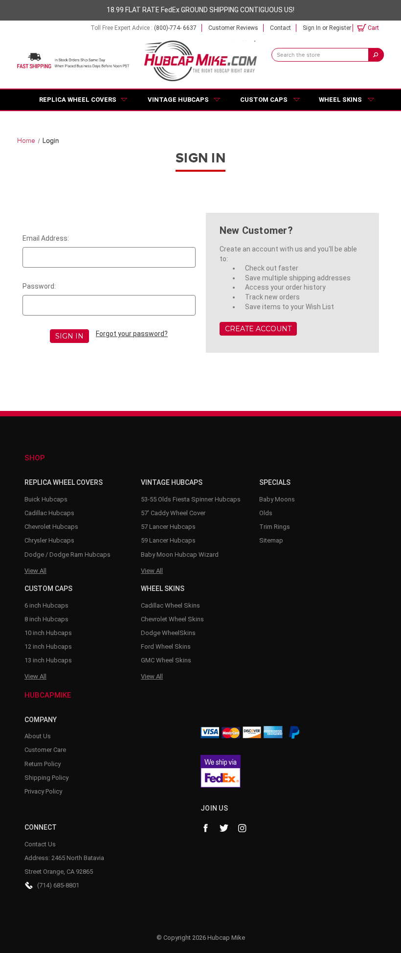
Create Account (258, 328)
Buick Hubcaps (45, 499)
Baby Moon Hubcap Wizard (180, 554)
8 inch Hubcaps (46, 619)
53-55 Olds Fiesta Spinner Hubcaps (191, 499)
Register (340, 27)
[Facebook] (205, 828)
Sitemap (271, 540)
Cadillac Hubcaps (49, 513)
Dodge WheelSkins (168, 632)
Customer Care (45, 749)
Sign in (312, 27)
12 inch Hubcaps (48, 646)
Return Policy (42, 764)
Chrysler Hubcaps (49, 540)
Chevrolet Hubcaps (51, 526)
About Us (37, 736)
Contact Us (40, 844)
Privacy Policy (43, 791)
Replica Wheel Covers (77, 99)
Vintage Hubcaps (178, 99)
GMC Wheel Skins (166, 660)
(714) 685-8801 (58, 885)
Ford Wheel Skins (166, 646)
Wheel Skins (340, 99)
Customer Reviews (233, 27)
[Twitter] (224, 828)
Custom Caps (264, 99)
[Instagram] (242, 828)
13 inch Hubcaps (48, 660)
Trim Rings (274, 526)
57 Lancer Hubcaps (168, 526)
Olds (265, 513)
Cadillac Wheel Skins (170, 605)
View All (35, 570)
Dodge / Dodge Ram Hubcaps (67, 554)
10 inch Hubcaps (48, 632)
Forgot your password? (132, 334)
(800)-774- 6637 (175, 27)
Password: (39, 286)
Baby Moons (277, 499)
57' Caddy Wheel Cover (173, 513)
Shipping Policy (46, 777)
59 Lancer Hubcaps (168, 540)
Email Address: (45, 238)
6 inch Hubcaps (46, 605)
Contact (280, 27)
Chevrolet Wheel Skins (172, 619)
